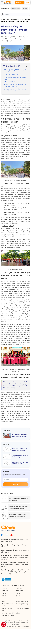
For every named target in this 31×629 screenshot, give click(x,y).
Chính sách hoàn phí (7, 613)
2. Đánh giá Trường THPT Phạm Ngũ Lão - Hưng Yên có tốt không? (15, 85)
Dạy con (25, 8)
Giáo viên (4, 596)
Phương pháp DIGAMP (18, 585)
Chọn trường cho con (17, 19)
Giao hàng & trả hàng (22, 604)
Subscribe (15, 484)
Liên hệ (18, 613)
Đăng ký (27, 2)
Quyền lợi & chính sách (22, 608)
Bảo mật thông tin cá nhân (8, 605)
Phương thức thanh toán (7, 609)
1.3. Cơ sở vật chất (10, 82)
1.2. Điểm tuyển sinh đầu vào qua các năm (15, 78)
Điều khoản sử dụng (22, 601)
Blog (3, 601)
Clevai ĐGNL (5, 590)
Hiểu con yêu (5, 19)
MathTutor (19, 588)
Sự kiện (18, 596)
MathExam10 (19, 590)
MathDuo (4, 588)
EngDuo (4, 593)
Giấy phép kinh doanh (8, 615)
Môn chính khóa (15, 8)
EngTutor (18, 593)
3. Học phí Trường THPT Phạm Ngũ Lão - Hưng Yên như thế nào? (15, 90)
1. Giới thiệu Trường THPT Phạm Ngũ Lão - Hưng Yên (15, 71)
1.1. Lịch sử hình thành (11, 74)
